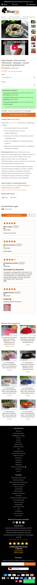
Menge (3, 82)
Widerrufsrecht (18, 444)
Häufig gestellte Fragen (18, 435)
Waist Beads (13, 123)
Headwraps (18, 495)
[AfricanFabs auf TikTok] (17, 523)
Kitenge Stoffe (18, 504)
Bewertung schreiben (14, 215)
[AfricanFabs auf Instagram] (14, 523)
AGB (19, 449)
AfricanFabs (24, 572)
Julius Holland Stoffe (18, 500)
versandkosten (18, 71)
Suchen (18, 471)
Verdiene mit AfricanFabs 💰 (18, 466)
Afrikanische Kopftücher (18, 493)
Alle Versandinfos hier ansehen (18, 539)
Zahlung (18, 442)
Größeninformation (18, 446)
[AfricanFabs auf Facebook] (20, 523)
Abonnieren (30, 564)
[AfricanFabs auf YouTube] (23, 523)
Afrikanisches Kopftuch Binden (18, 497)
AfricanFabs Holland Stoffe (18, 477)
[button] (5, 68)
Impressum (18, 460)
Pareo (18, 509)
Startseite (3, 17)
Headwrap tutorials (18, 455)
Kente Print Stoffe (18, 502)
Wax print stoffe (18, 486)
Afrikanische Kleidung (18, 484)
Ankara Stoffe (18, 489)
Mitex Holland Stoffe (18, 506)
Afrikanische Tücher (18, 480)
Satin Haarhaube (18, 513)
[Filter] (29, 215)
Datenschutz (18, 457)
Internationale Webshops (18, 453)
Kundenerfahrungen (18, 433)
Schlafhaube (18, 511)
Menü (5, 4)
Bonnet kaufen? (18, 491)
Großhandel (18, 462)
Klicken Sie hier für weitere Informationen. (14, 190)
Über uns (18, 431)
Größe (3, 74)
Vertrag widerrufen (19, 451)
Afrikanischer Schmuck (14, 17)
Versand (18, 440)
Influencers (18, 469)
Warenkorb (32, 4)
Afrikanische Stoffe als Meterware (18, 482)
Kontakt (18, 437)
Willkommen (7, 1)
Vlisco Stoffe (18, 515)
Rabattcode (18, 464)
